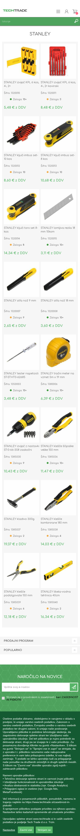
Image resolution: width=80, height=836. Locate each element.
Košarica (75, 11)
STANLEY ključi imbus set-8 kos (58, 157)
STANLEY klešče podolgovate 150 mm (18, 593)
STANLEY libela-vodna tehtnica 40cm (56, 593)
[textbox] (36, 21)
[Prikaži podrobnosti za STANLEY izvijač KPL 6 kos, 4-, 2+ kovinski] (58, 61)
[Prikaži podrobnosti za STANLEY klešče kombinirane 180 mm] (58, 497)
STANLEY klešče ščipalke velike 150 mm (57, 448)
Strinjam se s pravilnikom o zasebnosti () (42, 698)
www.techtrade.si (43, 818)
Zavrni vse (26, 829)
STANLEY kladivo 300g (19, 519)
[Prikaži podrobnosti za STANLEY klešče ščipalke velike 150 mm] (58, 425)
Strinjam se (44, 829)
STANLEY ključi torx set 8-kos (21, 230)
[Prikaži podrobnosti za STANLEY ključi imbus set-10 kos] (21, 133)
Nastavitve (9, 829)
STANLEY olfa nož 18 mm (57, 300)
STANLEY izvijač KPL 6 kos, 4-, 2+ (21, 84)
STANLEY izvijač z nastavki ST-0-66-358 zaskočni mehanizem (21, 450)
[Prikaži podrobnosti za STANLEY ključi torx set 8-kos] (21, 206)
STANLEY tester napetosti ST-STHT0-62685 (21, 375)
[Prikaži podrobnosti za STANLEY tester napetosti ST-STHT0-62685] (21, 352)
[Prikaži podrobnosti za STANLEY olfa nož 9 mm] (21, 279)
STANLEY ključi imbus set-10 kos (21, 157)
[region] (40, 773)
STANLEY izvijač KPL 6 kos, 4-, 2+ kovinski (58, 84)
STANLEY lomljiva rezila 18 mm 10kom (58, 230)
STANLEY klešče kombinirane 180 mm (54, 521)
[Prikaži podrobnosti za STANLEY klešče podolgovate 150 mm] (21, 570)
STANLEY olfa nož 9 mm (20, 300)
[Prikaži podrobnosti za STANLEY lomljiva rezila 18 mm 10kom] (58, 206)
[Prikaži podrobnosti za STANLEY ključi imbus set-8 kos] (58, 133)
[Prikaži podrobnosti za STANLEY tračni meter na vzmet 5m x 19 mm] (58, 352)
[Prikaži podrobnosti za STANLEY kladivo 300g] (21, 497)
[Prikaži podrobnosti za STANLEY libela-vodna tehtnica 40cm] (58, 570)
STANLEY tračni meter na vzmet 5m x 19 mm (57, 375)
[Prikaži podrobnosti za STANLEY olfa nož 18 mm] (58, 279)
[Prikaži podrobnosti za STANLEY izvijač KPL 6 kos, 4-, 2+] (21, 61)
